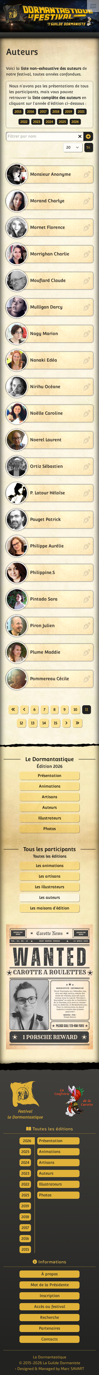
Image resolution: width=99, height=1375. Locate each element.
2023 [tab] (25, 1173)
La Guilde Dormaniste (61, 1362)
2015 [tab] (25, 1249)
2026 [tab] (27, 1140)
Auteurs (46, 1173)
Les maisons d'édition (49, 908)
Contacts (49, 1339)
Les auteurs (49, 897)
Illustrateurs (50, 1184)
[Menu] (93, 6)
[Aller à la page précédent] (24, 709)
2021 (81, 111)
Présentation (50, 1140)
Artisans (46, 1162)
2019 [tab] (25, 1206)
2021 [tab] (25, 1195)
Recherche (49, 1317)
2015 (18, 111)
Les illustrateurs (49, 887)
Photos (45, 1195)
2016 (30, 111)
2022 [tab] (25, 1184)
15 (55, 723)
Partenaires (49, 1328)
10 (75, 709)
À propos (49, 1274)
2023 (36, 122)
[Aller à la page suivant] (66, 723)
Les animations (49, 865)
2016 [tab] (25, 1238)
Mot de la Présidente (50, 1285)
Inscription (50, 1295)
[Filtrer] (88, 136)
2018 (55, 111)
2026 (75, 122)
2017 (43, 111)
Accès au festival (49, 1306)
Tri (88, 147)
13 (32, 723)
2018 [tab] (25, 1216)
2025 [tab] (25, 1151)
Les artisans (49, 876)
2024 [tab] (25, 1162)
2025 (62, 122)
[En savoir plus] (74, 1098)
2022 (23, 122)
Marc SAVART (72, 1368)
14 (44, 723)
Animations (49, 1151)
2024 (49, 122)
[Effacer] (79, 136)
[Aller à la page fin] (77, 723)
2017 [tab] (25, 1227)
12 (21, 723)
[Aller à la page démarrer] (13, 709)
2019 (68, 111)
